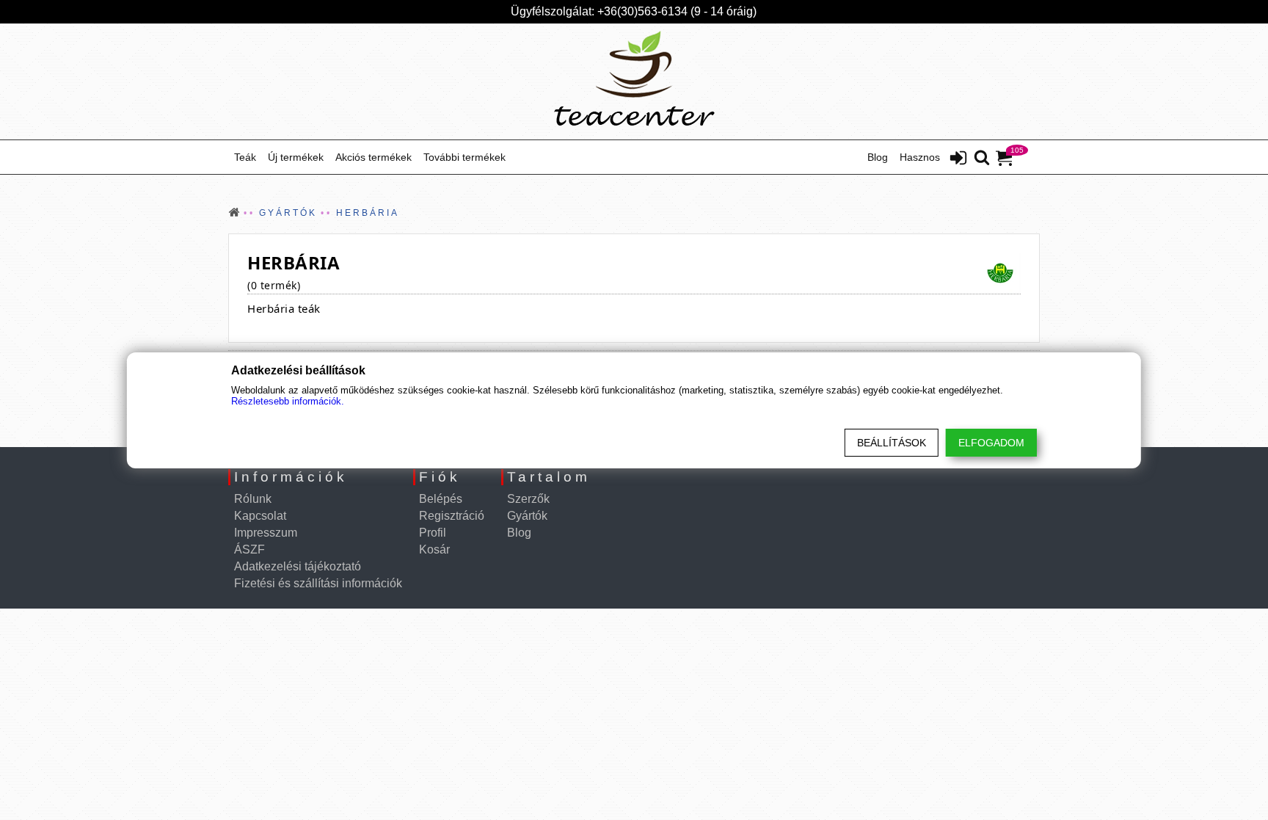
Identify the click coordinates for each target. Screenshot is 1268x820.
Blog (877, 157)
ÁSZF (249, 549)
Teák (245, 157)
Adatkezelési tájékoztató (297, 566)
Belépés (440, 499)
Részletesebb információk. (287, 401)
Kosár (434, 549)
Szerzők (528, 499)
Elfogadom (991, 443)
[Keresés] (982, 158)
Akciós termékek (373, 157)
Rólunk (253, 499)
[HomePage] (634, 81)
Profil (432, 532)
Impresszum (265, 532)
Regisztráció (451, 515)
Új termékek (296, 157)
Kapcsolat (260, 515)
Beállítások (891, 443)
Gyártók (527, 515)
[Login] (958, 159)
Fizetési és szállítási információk (318, 583)
